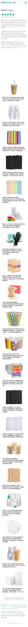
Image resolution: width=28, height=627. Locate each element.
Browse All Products (12, 598)
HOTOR (24, 605)
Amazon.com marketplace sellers (9, 608)
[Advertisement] (14, 64)
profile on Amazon (5, 45)
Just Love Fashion (7, 607)
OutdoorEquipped (17, 605)
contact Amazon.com (20, 47)
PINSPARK (9, 605)
